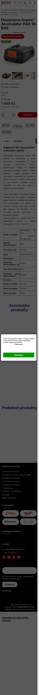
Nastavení (19, 344)
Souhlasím (18, 355)
